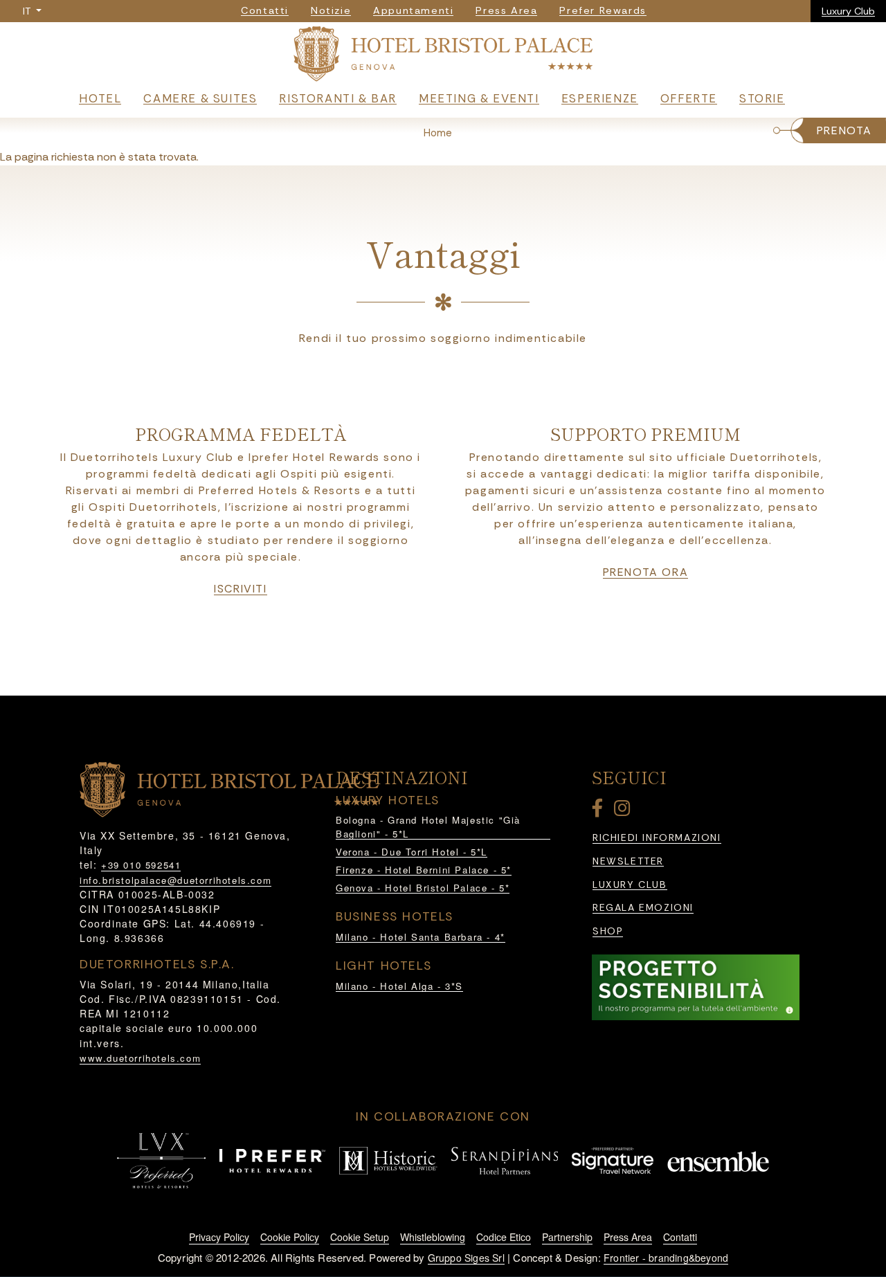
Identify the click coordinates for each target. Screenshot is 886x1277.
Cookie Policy (289, 1237)
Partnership (567, 1237)
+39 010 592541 (141, 864)
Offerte (688, 98)
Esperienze (599, 98)
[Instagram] (624, 810)
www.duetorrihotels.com (140, 1058)
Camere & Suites (200, 98)
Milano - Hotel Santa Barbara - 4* (420, 936)
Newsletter (628, 861)
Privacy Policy (219, 1237)
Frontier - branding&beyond (666, 1258)
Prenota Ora (646, 572)
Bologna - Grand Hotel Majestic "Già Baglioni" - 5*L (428, 826)
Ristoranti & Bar (338, 98)
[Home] (442, 55)
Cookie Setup (359, 1237)
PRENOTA (844, 130)
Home (438, 133)
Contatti (680, 1237)
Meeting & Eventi (479, 98)
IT (28, 11)
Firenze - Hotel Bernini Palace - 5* (424, 869)
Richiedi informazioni (657, 838)
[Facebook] (600, 810)
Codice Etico (503, 1237)
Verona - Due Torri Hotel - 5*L (411, 851)
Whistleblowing (432, 1237)
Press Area (628, 1237)
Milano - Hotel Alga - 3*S (399, 986)
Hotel (100, 98)
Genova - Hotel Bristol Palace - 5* (422, 887)
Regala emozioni (643, 908)
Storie (762, 98)
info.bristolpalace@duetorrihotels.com (175, 880)
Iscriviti (240, 589)
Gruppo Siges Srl (466, 1258)
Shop (608, 931)
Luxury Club (848, 11)
